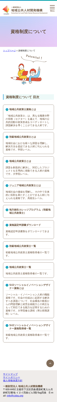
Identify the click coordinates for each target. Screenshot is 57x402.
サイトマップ (10, 374)
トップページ (9, 50)
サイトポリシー (11, 377)
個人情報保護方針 (12, 380)
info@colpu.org (15, 395)
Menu (52, 10)
